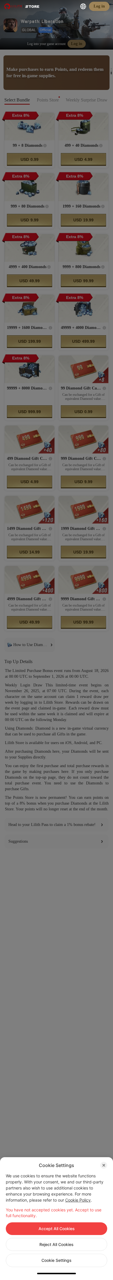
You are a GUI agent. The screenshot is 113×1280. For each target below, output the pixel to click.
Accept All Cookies (57, 1228)
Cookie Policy (78, 1200)
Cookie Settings (56, 1260)
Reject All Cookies (56, 1244)
